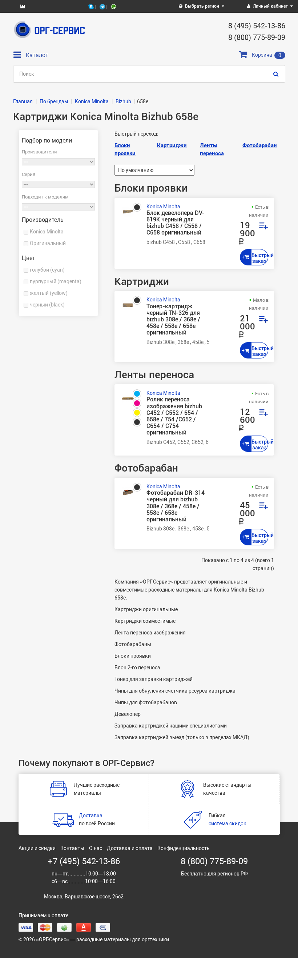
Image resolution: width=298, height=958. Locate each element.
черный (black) (47, 305)
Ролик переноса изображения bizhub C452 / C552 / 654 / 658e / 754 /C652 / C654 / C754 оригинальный (174, 416)
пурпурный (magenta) (55, 281)
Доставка (90, 815)
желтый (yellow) (49, 293)
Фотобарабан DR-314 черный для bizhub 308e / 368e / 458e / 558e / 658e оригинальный (175, 506)
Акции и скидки (37, 848)
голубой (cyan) (47, 270)
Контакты (72, 848)
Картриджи (172, 145)
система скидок (227, 823)
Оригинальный (48, 243)
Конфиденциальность (183, 848)
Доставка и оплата (130, 848)
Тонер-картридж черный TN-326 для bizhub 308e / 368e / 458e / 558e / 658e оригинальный (173, 319)
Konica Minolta (47, 232)
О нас (95, 848)
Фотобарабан (259, 145)
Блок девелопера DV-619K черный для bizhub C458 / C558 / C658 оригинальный (175, 223)
